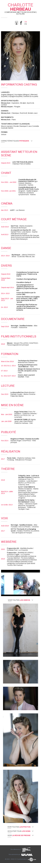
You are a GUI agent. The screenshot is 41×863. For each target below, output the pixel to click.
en (25, 24)
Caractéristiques (15, 141)
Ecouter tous (19, 831)
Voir (19, 835)
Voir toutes (19, 600)
